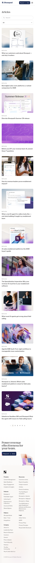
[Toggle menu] (32, 3)
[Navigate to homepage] (7, 3)
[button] (32, 3)
